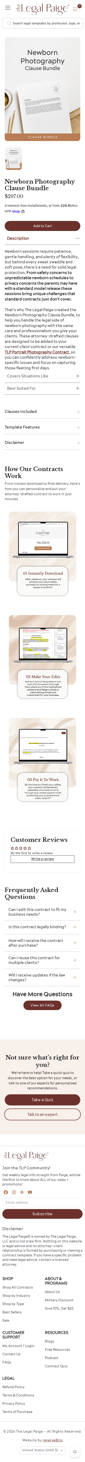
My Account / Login (18, 1346)
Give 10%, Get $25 (59, 1308)
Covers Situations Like (27, 376)
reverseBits (52, 1440)
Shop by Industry (16, 1296)
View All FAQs (42, 1005)
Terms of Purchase (17, 1412)
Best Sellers (12, 1312)
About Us (52, 1292)
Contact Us (11, 1354)
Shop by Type (13, 1304)
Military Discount (59, 1300)
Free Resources (57, 1349)
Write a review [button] (42, 859)
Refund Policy (13, 1387)
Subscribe (42, 1213)
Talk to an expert (42, 1114)
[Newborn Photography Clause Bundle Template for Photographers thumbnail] (13, 158)
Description (18, 238)
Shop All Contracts (17, 1287)
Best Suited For (21, 388)
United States (40, 1450)
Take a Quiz (42, 1099)
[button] (75, 9)
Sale (5, 1320)
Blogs (49, 1341)
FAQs (6, 1362)
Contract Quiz (56, 1366)
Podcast (51, 1358)
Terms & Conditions (18, 1395)
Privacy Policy (13, 1403)
